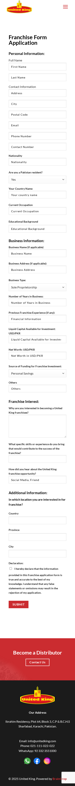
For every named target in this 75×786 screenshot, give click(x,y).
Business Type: (17, 280)
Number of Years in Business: (26, 296)
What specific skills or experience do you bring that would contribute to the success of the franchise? (36, 448)
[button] (65, 6)
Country (13, 513)
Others (13, 382)
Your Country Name (20, 188)
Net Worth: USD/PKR (22, 349)
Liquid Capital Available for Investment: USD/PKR (32, 331)
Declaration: (16, 563)
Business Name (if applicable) (26, 247)
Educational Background (23, 221)
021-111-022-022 (42, 746)
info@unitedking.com (42, 741)
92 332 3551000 (45, 751)
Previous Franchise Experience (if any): (32, 312)
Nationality (15, 155)
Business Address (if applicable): (28, 263)
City (11, 546)
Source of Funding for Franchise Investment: (35, 366)
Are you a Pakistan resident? (25, 172)
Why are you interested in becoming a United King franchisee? (35, 410)
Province (14, 529)
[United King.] (26, 6)
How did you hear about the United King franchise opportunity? (33, 471)
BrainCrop (59, 778)
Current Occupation (21, 204)
